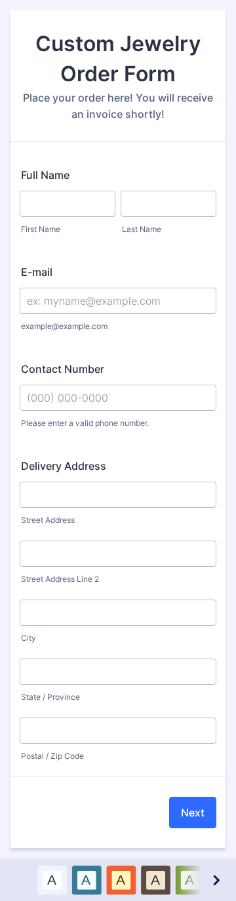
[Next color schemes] (215, 880)
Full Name (45, 175)
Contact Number (62, 368)
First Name (40, 229)
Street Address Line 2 (60, 579)
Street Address (48, 520)
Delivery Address (63, 465)
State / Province (50, 697)
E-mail (36, 271)
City (28, 638)
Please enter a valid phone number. (85, 423)
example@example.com (64, 326)
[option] (52, 879)
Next (193, 812)
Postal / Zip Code (52, 756)
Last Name (141, 229)
